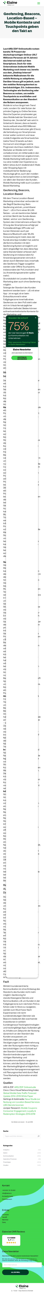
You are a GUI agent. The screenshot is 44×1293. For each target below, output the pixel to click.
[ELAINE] (11, 1245)
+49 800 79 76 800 (8, 1190)
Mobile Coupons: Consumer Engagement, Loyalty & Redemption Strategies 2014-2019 (20, 1111)
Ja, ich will (15, 1272)
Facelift (4, 1217)
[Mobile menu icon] (39, 3)
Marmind (5, 1220)
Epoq (4, 1222)
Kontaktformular (7, 1196)
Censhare (5, 1215)
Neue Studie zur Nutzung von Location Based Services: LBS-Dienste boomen (21, 1102)
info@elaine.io (7, 1193)
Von (17, 1122)
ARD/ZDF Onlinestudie (25, 1087)
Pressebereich (7, 1199)
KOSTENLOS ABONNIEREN (22, 358)
